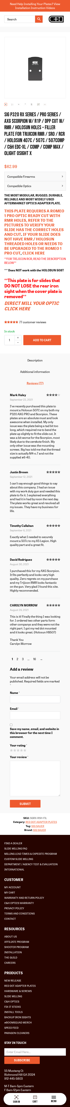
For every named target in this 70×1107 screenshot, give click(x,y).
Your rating (18, 745)
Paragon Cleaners (16, 1033)
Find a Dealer (13, 843)
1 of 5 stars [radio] (11, 750)
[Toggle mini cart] (35, 1097)
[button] (61, 42)
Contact (10, 918)
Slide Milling (13, 996)
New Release (12, 980)
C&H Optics (11, 1001)
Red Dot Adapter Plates (20, 985)
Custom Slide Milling (18, 859)
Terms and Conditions (19, 913)
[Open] (54, 1097)
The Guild (10, 957)
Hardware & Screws (18, 991)
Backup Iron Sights (17, 1017)
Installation (13, 952)
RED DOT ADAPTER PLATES (41, 821)
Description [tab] (35, 360)
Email (14, 709)
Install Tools (13, 1012)
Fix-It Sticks (12, 1006)
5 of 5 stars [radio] (24, 750)
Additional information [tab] (35, 372)
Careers (9, 962)
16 (34, 659)
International (14, 869)
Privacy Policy (14, 908)
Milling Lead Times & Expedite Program (30, 853)
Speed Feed (11, 1027)
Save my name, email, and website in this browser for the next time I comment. (34, 733)
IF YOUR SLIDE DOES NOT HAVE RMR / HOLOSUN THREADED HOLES (32, 239)
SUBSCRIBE (22, 1060)
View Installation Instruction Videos (37, 6)
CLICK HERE (33, 252)
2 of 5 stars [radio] (14, 750)
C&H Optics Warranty (19, 903)
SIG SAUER (37, 826)
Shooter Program (16, 947)
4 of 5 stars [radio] (21, 750)
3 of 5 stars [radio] (18, 750)
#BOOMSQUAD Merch (18, 1022)
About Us (10, 936)
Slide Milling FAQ (15, 848)
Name (15, 693)
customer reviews (32, 322)
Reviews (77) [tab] (35, 383)
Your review (19, 757)
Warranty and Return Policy (24, 897)
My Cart (9, 892)
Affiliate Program (16, 941)
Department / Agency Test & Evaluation (31, 864)
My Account (12, 887)
